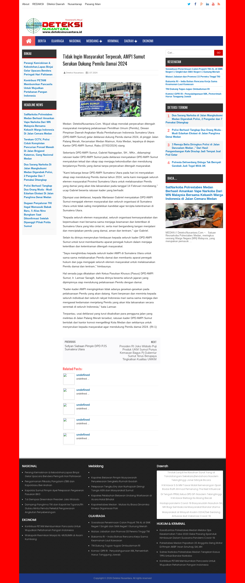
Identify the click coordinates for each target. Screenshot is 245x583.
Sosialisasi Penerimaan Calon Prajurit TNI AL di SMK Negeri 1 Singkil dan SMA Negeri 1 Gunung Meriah (194, 70)
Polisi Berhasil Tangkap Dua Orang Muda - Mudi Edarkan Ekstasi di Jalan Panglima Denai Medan (38, 191)
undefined (83, 374)
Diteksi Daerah (56, 4)
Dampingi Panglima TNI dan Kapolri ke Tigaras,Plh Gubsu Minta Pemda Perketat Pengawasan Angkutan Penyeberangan (54, 508)
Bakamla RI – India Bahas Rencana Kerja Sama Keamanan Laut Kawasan (191, 82)
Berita (42, 41)
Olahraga (57, 41)
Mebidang (92, 41)
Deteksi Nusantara (122, 578)
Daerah (129, 41)
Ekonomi (148, 41)
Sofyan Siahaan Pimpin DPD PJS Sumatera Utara (86, 347)
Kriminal (113, 41)
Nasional (75, 41)
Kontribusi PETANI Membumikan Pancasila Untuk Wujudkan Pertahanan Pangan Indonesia (38, 88)
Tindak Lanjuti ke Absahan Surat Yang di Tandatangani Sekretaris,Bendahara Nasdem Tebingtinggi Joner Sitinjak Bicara (191, 476)
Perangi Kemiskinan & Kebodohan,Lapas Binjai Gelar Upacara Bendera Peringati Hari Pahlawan (38, 69)
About (25, 4)
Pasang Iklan (93, 4)
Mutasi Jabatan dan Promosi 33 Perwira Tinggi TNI (193, 76)
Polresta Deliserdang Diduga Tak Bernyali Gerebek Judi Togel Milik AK (196, 164)
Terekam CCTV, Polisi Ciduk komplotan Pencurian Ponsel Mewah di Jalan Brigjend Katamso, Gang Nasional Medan (39, 149)
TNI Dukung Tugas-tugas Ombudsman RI (188, 89)
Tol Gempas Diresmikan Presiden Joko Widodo (52, 499)
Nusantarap (75, 4)
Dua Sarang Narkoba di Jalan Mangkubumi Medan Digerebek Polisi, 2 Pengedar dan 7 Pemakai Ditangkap (38, 172)
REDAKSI (38, 4)
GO (218, 52)
